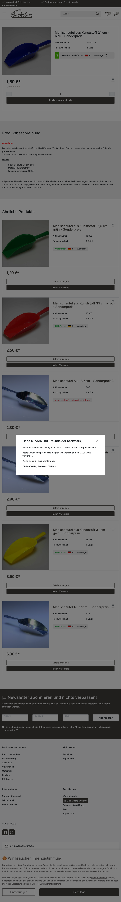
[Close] (97, 441)
